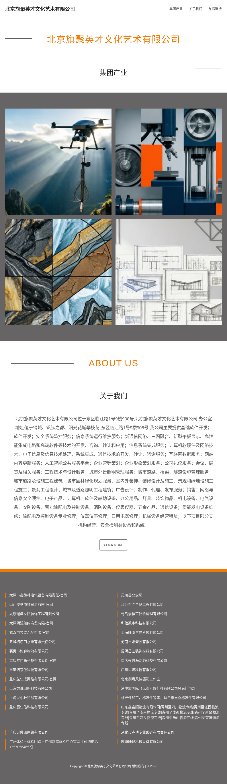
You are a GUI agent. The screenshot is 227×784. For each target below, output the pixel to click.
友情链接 (215, 9)
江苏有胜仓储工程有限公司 (142, 604)
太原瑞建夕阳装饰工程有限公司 (34, 614)
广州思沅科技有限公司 (139, 670)
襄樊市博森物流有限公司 (28, 651)
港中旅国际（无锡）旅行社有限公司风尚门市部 (158, 688)
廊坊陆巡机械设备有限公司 (142, 742)
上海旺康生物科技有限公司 (142, 632)
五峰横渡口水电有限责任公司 (32, 642)
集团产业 (176, 9)
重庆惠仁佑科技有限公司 (28, 707)
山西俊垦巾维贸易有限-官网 (31, 604)
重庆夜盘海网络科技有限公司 (144, 660)
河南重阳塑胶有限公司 (139, 642)
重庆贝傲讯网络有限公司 (28, 732)
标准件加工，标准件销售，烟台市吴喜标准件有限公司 (163, 698)
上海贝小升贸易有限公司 (28, 698)
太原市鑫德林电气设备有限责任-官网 (38, 595)
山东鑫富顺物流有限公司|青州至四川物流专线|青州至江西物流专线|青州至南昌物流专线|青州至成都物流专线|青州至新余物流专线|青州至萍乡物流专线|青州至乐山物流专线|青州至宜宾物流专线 (170, 715)
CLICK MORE (113, 545)
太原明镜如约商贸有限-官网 (31, 623)
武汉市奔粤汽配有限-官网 (29, 632)
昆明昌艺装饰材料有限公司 (142, 651)
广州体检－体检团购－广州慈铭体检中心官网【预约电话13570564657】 (53, 744)
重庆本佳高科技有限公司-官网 (33, 660)
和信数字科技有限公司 (139, 623)
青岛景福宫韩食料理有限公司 (144, 614)
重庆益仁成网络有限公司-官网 (33, 679)
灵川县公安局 (131, 595)
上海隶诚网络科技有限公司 (30, 688)
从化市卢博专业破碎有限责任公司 (147, 732)
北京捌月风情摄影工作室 (140, 679)
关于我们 (195, 9)
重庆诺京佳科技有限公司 (28, 670)
